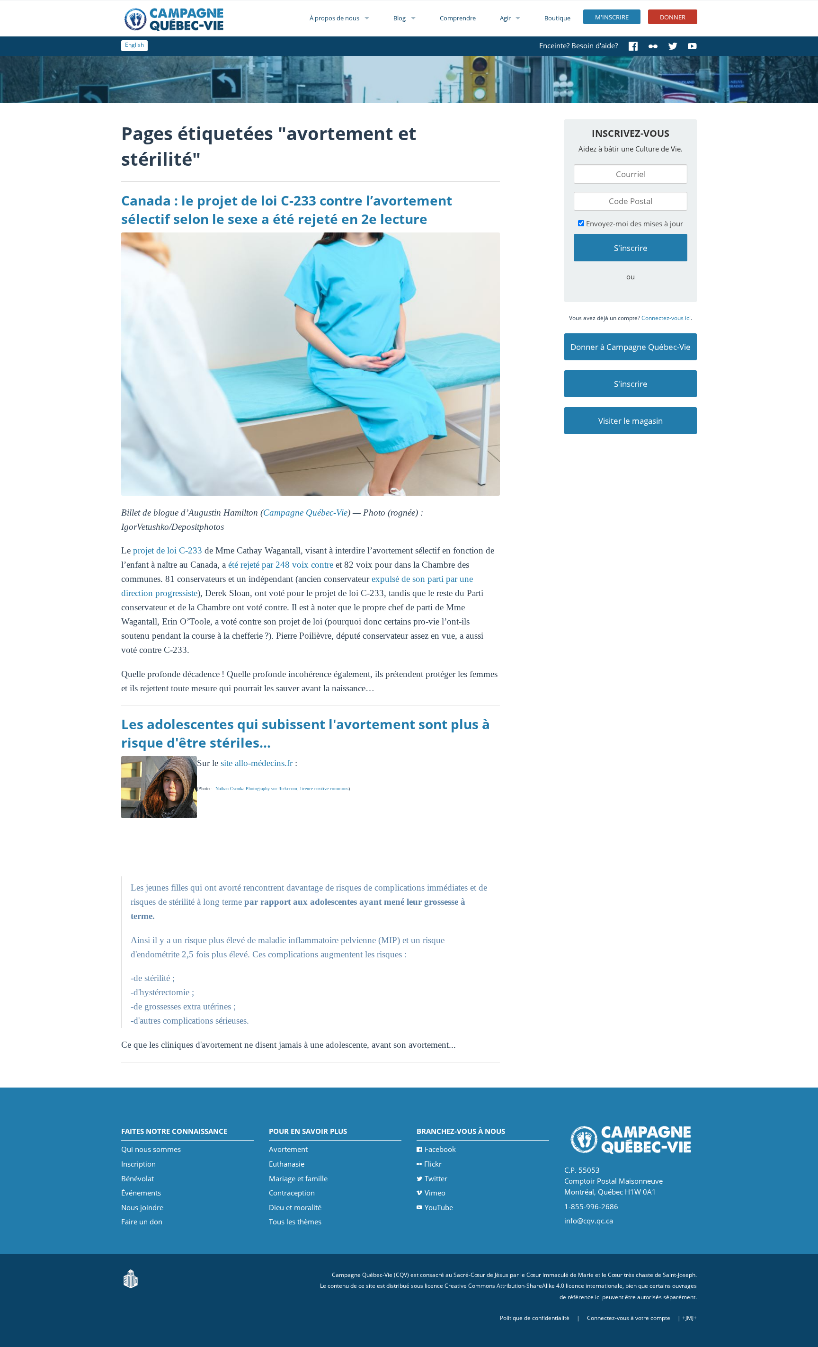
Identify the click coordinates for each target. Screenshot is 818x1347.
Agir (505, 18)
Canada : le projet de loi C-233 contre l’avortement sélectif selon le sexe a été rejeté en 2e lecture (286, 209)
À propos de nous (334, 18)
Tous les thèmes (295, 1221)
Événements (141, 1192)
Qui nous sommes (151, 1149)
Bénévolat (137, 1178)
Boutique (557, 18)
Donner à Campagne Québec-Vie (630, 346)
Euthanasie (286, 1164)
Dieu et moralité (295, 1207)
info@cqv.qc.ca (588, 1220)
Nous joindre (142, 1207)
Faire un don (141, 1221)
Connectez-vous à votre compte (628, 1317)
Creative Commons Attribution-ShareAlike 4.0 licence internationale (533, 1285)
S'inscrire (631, 383)
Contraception (292, 1192)
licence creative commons (324, 788)
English (134, 45)
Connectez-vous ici (666, 318)
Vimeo (435, 1192)
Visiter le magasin (630, 420)
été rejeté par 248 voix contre (280, 565)
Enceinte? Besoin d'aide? (578, 45)
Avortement (288, 1149)
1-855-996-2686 (591, 1206)
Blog (399, 18)
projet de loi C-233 (167, 550)
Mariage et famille (298, 1178)
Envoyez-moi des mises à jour (633, 223)
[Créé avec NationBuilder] (130, 1278)
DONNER (672, 17)
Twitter (436, 1178)
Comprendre (458, 18)
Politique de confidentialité (534, 1317)
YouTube (439, 1207)
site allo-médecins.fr (257, 763)
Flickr (433, 1164)
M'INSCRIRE (612, 17)
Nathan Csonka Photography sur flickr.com (256, 788)
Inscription (138, 1164)
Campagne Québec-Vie (305, 512)
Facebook (440, 1149)
